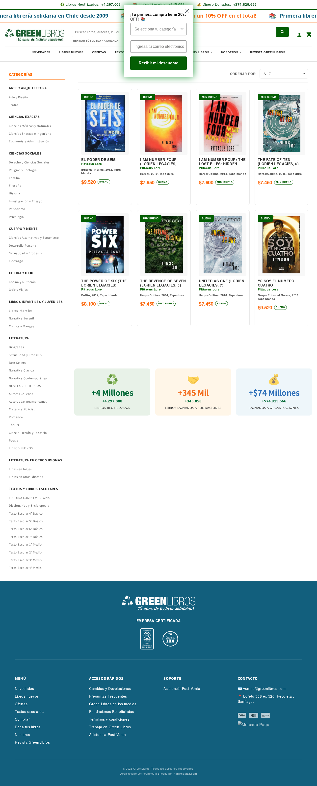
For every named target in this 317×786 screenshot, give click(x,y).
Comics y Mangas (21, 326)
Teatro (13, 105)
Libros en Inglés (20, 469)
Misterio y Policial (21, 409)
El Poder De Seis (98, 159)
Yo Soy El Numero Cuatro (276, 283)
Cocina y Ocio (21, 273)
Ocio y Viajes (18, 290)
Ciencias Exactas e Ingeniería (30, 133)
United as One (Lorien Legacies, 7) (221, 283)
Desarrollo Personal (23, 245)
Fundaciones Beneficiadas (111, 711)
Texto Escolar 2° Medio (25, 552)
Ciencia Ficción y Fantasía (28, 433)
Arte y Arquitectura (28, 88)
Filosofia (15, 185)
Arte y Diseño (18, 97)
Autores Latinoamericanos (28, 401)
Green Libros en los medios (112, 703)
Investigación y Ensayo (25, 201)
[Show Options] (182, 29)
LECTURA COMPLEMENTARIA (29, 498)
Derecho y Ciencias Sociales (29, 162)
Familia (14, 178)
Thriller (14, 425)
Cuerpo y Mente (23, 228)
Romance (16, 417)
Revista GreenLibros (267, 52)
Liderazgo (16, 261)
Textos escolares (29, 711)
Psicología (16, 217)
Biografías (16, 347)
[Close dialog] (187, 11)
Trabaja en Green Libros (110, 726)
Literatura (19, 338)
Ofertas (99, 52)
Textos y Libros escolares (33, 489)
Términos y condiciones (109, 719)
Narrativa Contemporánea (28, 378)
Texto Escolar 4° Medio (25, 568)
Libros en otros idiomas (26, 477)
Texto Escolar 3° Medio (25, 560)
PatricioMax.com (185, 773)
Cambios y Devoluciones (110, 688)
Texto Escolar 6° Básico (26, 529)
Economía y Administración (29, 141)
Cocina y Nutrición (22, 282)
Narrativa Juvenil (21, 318)
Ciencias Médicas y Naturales (30, 126)
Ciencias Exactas (24, 116)
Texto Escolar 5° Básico (26, 521)
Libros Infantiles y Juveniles (36, 301)
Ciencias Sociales (25, 153)
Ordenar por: (243, 73)
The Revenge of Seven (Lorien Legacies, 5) (163, 283)
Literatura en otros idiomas (35, 460)
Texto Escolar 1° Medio (25, 544)
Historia (14, 193)
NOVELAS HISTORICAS (25, 386)
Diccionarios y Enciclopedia (29, 505)
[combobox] (157, 29)
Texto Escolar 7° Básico (26, 537)
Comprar (22, 719)
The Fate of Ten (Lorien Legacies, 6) (278, 161)
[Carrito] (309, 34)
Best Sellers (17, 363)
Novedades (41, 52)
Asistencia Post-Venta (107, 734)
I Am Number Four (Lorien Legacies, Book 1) (158, 161)
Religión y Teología (23, 170)
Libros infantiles (20, 311)
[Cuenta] (299, 35)
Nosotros (229, 52)
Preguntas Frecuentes (108, 696)
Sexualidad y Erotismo (25, 253)
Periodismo (17, 209)
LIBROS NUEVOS (21, 448)
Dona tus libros (28, 726)
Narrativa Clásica (21, 370)
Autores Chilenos (21, 394)
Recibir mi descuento (159, 63)
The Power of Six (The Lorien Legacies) (104, 283)
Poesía (14, 440)
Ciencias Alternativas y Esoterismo (34, 238)
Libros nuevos (71, 52)
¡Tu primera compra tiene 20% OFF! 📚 (158, 16)
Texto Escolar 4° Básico (26, 513)
